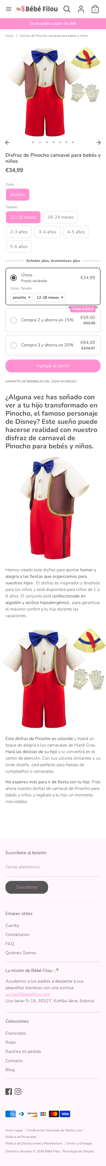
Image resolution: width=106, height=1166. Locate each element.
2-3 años (19, 232)
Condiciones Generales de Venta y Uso (54, 1130)
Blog (10, 1070)
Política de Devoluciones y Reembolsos (33, 1143)
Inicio (9, 36)
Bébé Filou (52, 1151)
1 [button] (33, 142)
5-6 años (19, 247)
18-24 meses (60, 217)
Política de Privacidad (20, 1137)
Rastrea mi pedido (23, 1052)
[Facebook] (8, 1091)
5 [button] (60, 142)
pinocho (17, 195)
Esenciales (15, 1033)
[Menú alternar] (7, 9)
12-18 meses (23, 217)
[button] (53, 277)
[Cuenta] (81, 7)
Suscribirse (26, 887)
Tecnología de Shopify (78, 1151)
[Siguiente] (99, 143)
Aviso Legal (13, 1130)
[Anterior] (7, 143)
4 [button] (53, 142)
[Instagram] (18, 1091)
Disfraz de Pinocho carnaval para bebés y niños (54, 36)
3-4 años (47, 232)
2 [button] (40, 142)
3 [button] (47, 142)
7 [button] (73, 142)
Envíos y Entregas (79, 1143)
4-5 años (76, 232)
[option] (53, 23)
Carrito (12, 926)
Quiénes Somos (20, 953)
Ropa (10, 1042)
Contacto (14, 1061)
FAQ (9, 944)
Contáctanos (17, 935)
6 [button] (66, 142)
